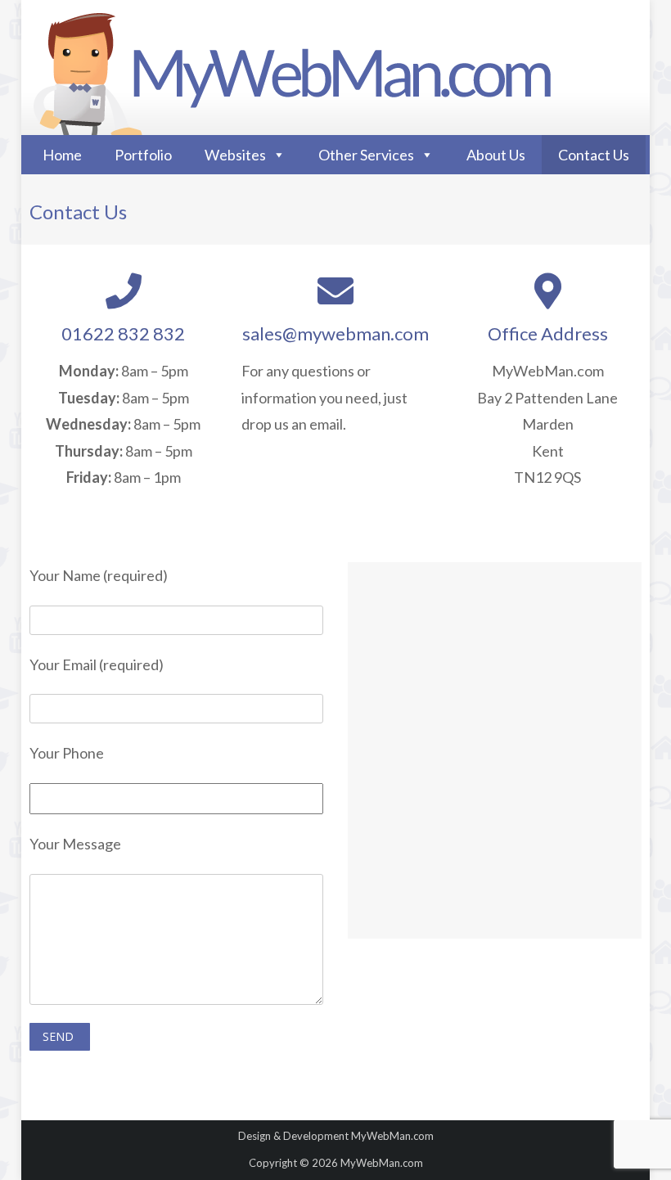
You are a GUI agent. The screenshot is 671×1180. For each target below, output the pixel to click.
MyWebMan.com (392, 1135)
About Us (495, 155)
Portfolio (143, 155)
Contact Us (593, 155)
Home (62, 155)
